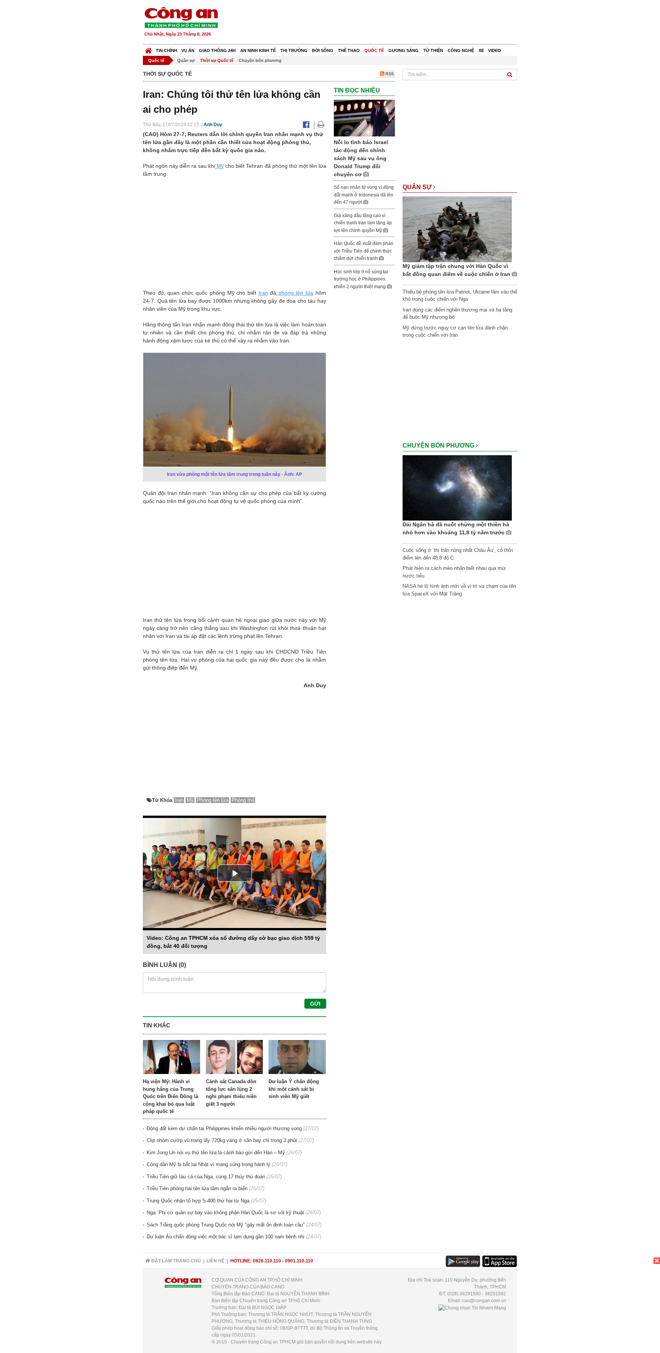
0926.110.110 (267, 1261)
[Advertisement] (378, 23)
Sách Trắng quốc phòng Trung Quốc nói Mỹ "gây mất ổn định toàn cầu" (226, 1225)
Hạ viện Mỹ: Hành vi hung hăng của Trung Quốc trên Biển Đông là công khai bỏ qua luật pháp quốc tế (170, 1096)
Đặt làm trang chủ (175, 1261)
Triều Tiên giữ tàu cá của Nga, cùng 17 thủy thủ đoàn (206, 1176)
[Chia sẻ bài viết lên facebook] (306, 124)
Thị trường (293, 50)
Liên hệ (216, 1261)
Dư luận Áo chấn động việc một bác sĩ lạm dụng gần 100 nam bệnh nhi (225, 1236)
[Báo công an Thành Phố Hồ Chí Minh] (181, 17)
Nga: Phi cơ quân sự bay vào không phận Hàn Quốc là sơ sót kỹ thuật (225, 1212)
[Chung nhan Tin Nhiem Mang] (472, 1307)
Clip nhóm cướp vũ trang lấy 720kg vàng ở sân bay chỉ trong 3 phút (222, 1140)
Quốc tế (374, 50)
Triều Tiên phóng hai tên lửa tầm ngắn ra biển (197, 1188)
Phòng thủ (243, 800)
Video (494, 50)
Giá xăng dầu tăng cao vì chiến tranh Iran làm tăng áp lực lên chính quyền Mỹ (363, 223)
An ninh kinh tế (258, 50)
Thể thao (349, 50)
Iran (263, 293)
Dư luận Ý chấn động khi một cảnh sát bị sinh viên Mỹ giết (294, 1089)
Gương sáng (403, 50)
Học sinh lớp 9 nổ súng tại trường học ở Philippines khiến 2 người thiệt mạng (361, 279)
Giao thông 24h (217, 50)
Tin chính (166, 50)
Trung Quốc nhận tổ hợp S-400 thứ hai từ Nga (198, 1201)
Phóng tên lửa (212, 800)
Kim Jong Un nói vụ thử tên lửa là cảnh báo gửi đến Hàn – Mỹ (216, 1152)
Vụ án (187, 50)
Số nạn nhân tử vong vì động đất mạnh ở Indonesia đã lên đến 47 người (364, 195)
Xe (481, 50)
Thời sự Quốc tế (216, 60)
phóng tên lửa (294, 293)
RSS (389, 73)
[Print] (321, 124)
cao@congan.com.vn (484, 1300)
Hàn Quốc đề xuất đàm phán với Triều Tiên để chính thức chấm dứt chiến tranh (363, 251)
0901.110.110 (299, 1261)
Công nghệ (461, 50)
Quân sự (186, 60)
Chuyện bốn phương (260, 60)
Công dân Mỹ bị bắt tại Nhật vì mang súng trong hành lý (208, 1164)
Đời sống (322, 50)
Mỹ (219, 166)
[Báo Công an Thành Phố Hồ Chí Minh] (148, 49)
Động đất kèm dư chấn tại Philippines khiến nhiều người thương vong (224, 1128)
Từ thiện (433, 50)
